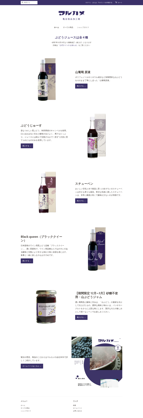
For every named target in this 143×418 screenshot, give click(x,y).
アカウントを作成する (105, 3)
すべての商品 (68, 27)
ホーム (56, 27)
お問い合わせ (77, 411)
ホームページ (77, 408)
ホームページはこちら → (32, 366)
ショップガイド (83, 27)
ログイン (88, 3)
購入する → (81, 86)
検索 (74, 405)
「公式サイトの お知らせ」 (68, 45)
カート (120, 3)
